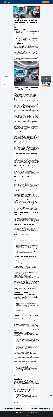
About (17, 412)
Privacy (25, 412)
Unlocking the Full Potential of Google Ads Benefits (7, 80)
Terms (29, 412)
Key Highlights (4, 77)
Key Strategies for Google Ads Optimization (6, 82)
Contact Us (21, 412)
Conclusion (3, 85)
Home (14, 18)
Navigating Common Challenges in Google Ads (6, 84)
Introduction (3, 78)
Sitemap (36, 412)
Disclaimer (32, 412)
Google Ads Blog (18, 18)
